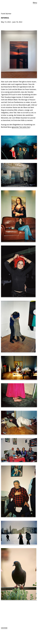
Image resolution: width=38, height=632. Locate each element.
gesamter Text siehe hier (21, 127)
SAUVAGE (4, 628)
